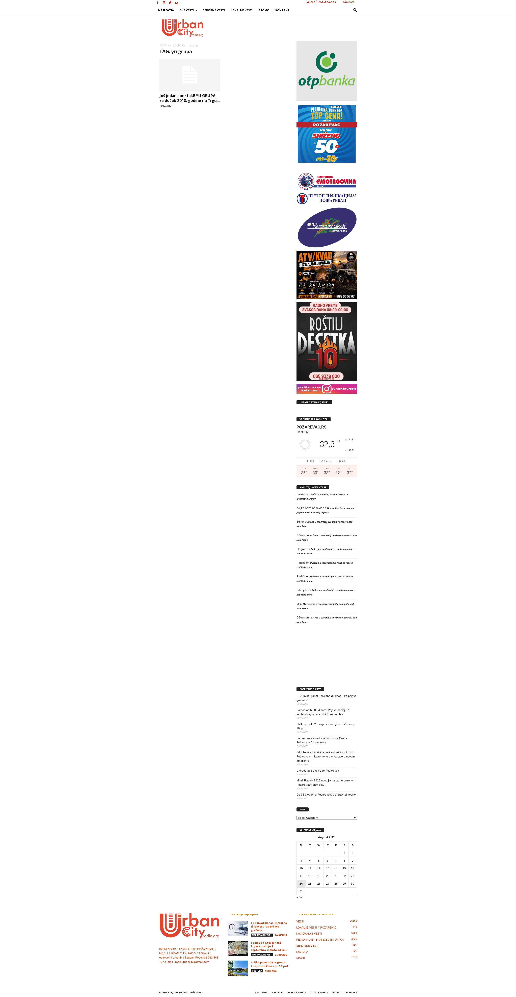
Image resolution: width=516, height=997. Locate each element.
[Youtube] (176, 3)
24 (301, 883)
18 (309, 876)
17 (301, 876)
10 (301, 868)
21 (336, 876)
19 (318, 876)
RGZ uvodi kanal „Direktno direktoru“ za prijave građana (326, 698)
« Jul (299, 897)
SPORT (300, 957)
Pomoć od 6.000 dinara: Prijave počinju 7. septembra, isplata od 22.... (269, 946)
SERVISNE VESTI (214, 10)
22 (344, 876)
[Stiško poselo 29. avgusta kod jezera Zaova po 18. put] (238, 968)
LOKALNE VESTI (242, 10)
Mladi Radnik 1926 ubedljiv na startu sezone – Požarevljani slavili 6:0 (325, 782)
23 (352, 876)
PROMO (264, 10)
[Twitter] (170, 3)
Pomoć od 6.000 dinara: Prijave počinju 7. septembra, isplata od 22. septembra (323, 712)
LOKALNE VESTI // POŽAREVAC (316, 927)
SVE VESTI (187, 10)
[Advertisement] (287, 28)
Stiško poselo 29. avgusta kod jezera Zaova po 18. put (326, 726)
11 (309, 868)
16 (352, 868)
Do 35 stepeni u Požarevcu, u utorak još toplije (326, 794)
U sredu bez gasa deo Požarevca (317, 770)
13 (327, 868)
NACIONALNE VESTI (262, 935)
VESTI (300, 921)
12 (318, 868)
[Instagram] (163, 3)
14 (336, 868)
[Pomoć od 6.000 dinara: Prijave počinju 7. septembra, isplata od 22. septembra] (238, 948)
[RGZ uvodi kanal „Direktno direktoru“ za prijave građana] (238, 928)
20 (327, 876)
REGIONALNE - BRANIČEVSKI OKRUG (320, 939)
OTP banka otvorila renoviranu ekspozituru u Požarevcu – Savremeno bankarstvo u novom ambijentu (325, 756)
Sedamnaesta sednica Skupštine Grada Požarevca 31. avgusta (321, 740)
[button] (355, 10)
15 (344, 868)
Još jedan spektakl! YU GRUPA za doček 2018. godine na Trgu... (189, 98)
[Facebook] (157, 3)
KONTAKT (282, 10)
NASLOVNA (166, 10)
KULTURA (257, 970)
